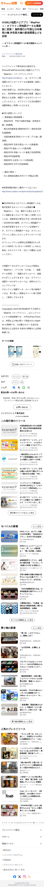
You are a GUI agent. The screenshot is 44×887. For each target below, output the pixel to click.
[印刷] (28, 387)
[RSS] (29, 876)
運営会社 (6, 850)
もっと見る (37, 526)
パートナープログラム (12, 855)
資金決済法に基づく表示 (13, 870)
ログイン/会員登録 (34, 3)
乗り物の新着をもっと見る (22, 721)
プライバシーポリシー (12, 865)
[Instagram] (24, 876)
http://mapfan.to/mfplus (11, 78)
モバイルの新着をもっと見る (22, 620)
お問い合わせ (22, 407)
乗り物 (25, 377)
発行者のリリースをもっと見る (22, 513)
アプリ (15, 382)
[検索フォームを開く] (21, 3)
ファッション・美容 (36, 9)
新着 (3, 9)
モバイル (16, 377)
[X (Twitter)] (19, 387)
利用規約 (6, 860)
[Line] (23, 387)
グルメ (18, 9)
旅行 (24, 9)
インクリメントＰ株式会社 (12, 54)
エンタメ (10, 9)
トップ (4, 823)
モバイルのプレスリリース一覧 (23, 823)
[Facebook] (14, 387)
